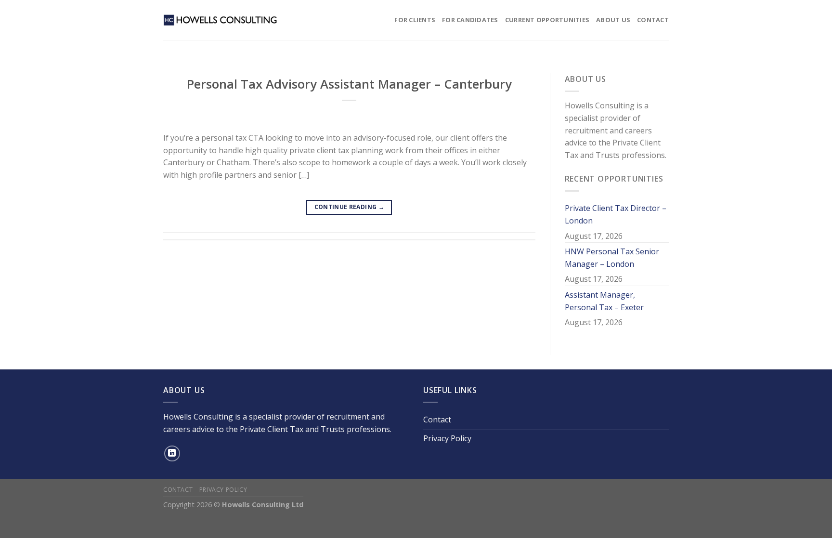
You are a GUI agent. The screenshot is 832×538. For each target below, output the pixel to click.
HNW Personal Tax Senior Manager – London (612, 257)
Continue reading (349, 207)
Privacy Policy (447, 438)
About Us (613, 19)
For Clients (414, 19)
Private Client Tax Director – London (615, 214)
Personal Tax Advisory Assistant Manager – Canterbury (349, 84)
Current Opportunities (547, 19)
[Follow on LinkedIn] (172, 453)
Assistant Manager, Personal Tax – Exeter (604, 301)
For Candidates (470, 19)
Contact (653, 19)
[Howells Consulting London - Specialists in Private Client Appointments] (220, 20)
